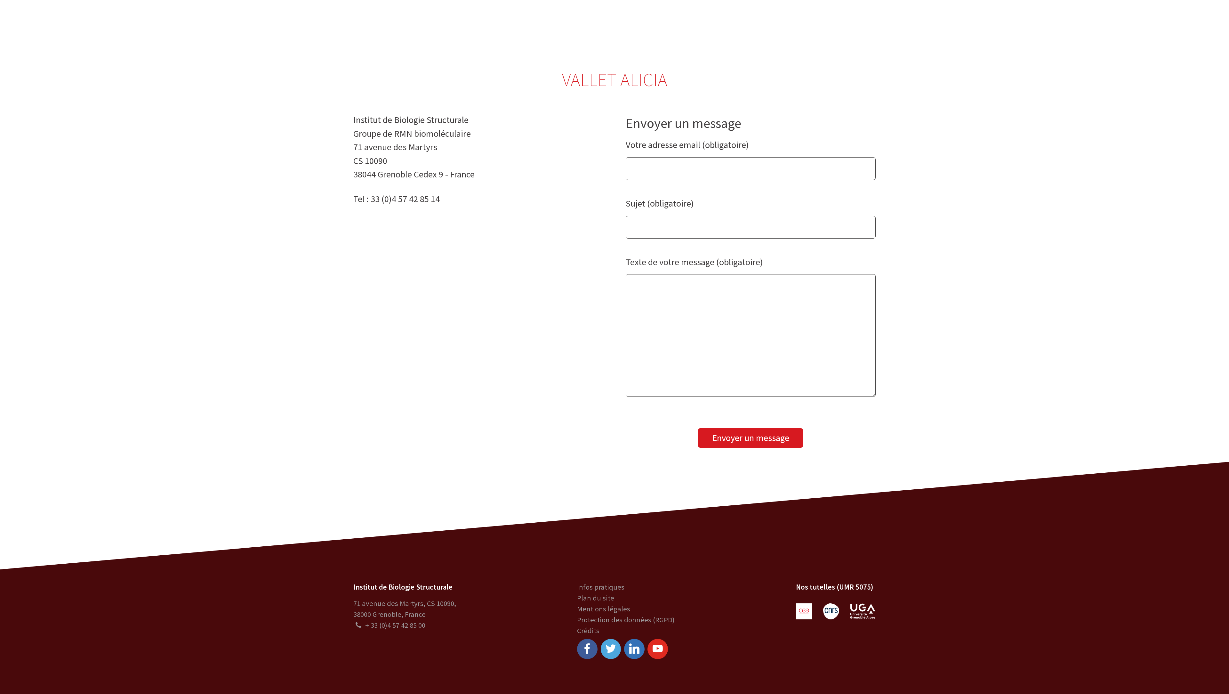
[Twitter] (611, 649)
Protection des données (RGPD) (626, 619)
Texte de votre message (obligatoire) (694, 262)
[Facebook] (587, 649)
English (1171, 23)
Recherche (487, 23)
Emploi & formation (685, 23)
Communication (614, 23)
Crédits (588, 630)
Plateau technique (546, 23)
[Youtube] (657, 649)
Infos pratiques (600, 587)
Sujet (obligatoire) (660, 203)
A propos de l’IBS (431, 23)
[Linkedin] (634, 649)
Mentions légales (603, 608)
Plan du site (595, 597)
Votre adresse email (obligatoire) (687, 145)
